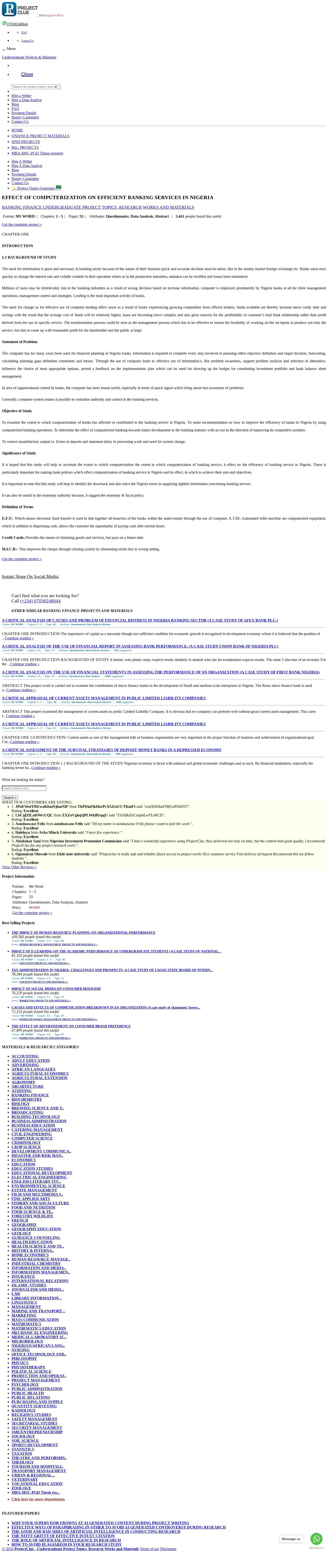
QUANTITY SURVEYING (34, 1406)
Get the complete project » (22, 224)
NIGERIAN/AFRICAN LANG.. (38, 1346)
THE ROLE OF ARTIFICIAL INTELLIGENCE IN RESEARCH (66, 1540)
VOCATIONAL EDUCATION (37, 1484)
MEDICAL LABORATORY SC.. (39, 1337)
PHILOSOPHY (24, 1359)
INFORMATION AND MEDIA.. (39, 1268)
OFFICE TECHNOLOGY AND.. (39, 1354)
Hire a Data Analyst (27, 100)
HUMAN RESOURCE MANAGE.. (41, 1259)
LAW (16, 1294)
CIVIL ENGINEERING (32, 1134)
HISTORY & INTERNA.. (33, 1251)
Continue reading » (19, 638)
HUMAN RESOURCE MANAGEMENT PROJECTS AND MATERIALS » (58, 944)
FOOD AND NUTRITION (33, 1207)
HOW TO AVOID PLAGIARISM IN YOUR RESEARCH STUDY (67, 1544)
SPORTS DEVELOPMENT (35, 1445)
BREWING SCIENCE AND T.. (38, 1108)
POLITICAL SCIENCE (32, 1371)
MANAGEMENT (26, 1307)
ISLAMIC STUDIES (29, 1285)
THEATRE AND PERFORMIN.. (39, 1458)
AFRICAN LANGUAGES (33, 1069)
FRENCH (20, 1220)
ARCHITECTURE (28, 1086)
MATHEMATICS (26, 1324)
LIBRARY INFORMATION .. (37, 1298)
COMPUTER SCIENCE (32, 1138)
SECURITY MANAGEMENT (37, 1428)
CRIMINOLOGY (26, 1143)
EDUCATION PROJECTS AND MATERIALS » (44, 963)
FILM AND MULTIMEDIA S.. (37, 1194)
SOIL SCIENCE (25, 1441)
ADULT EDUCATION (31, 1061)
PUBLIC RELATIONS (31, 1397)
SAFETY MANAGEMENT (34, 1419)
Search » (10, 797)
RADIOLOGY (24, 1410)
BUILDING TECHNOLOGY (36, 1117)
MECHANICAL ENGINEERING (40, 1333)
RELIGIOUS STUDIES (31, 1415)
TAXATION (22, 1454)
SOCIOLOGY (23, 1436)
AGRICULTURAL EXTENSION (39, 1078)
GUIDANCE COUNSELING (36, 1238)
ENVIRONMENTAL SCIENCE (38, 1186)
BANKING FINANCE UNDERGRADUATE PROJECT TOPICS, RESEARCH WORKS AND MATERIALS (98, 207)
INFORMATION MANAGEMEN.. (41, 1272)
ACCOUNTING (25, 1056)
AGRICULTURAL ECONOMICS (40, 1073)
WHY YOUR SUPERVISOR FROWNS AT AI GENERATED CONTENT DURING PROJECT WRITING (100, 1523)
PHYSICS (20, 1363)
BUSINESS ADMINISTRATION (39, 1121)
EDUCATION (23, 1164)
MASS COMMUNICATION (35, 1320)
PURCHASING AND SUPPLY (37, 1402)
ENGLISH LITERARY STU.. (36, 1181)
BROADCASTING (27, 1112)
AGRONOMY (23, 1082)
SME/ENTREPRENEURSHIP (37, 1432)
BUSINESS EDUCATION (33, 1125)
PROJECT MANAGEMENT (36, 1380)
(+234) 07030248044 (40, 600)
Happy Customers (25, 117)
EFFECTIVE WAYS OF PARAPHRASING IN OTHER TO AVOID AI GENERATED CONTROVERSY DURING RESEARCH (119, 1527)
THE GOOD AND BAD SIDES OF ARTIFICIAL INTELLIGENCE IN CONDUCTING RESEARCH (96, 1531)
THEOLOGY (23, 1462)
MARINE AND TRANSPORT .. (38, 1311)
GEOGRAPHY (24, 1225)
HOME (17, 130)
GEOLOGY (21, 1233)
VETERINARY (25, 1479)
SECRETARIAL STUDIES (34, 1423)
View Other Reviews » (19, 867)
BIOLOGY (21, 1104)
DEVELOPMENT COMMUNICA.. (41, 1151)
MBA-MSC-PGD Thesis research (37, 153)
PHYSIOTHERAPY (28, 1367)
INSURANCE (23, 1276)
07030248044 (17, 24)
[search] (59, 86)
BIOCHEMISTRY (27, 1099)
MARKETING (24, 1315)
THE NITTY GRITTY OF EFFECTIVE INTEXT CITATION (63, 1536)
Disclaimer (168, 1549)
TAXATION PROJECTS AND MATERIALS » (43, 982)
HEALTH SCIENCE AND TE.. (38, 1246)
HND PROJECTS (26, 142)
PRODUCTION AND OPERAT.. (39, 1376)
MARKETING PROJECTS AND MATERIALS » (45, 1000)
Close (27, 74)
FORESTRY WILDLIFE (32, 1216)
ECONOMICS (24, 1160)
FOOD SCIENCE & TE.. (32, 1212)
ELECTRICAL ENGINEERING (39, 1177)
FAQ (24, 32)
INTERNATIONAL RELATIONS (40, 1281)
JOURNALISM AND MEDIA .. (38, 1289)
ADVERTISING (25, 1065)
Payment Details (24, 113)
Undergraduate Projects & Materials (29, 57)
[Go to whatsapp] (316, 1539)
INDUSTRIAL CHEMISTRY (36, 1263)
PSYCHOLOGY (25, 1384)
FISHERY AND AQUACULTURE (40, 1203)
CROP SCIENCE (26, 1147)
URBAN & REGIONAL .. (33, 1475)
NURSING (21, 1350)
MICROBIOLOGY (27, 1341)
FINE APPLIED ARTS (31, 1199)
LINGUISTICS (24, 1302)
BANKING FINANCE (30, 1095)
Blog (15, 104)
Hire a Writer (21, 96)
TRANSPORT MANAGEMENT (39, 1471)
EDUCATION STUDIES (32, 1168)
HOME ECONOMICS (30, 1255)
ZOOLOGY (21, 1488)
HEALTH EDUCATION (32, 1242)
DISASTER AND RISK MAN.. (37, 1156)
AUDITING (21, 1091)
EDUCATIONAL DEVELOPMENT (42, 1173)
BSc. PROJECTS (25, 147)
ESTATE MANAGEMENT (34, 1190)
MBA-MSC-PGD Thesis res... (36, 1492)
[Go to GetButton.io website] (316, 1548)
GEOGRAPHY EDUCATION (36, 1229)
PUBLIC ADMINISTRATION (37, 1389)
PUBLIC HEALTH (28, 1393)
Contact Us (27, 40)
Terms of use (149, 1549)
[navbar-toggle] (4, 50)
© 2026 (70, 1549)
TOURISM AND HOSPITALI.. (37, 1466)
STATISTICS (23, 1449)
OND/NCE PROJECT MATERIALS (40, 136)
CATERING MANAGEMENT (37, 1130)
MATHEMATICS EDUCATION (39, 1328)
